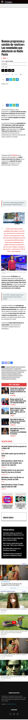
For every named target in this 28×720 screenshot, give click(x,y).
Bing (3, 368)
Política (3, 467)
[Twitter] (6, 70)
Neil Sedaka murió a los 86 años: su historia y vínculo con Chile (12, 478)
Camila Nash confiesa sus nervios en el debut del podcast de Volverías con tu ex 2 (18, 390)
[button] (2, 2)
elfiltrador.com (22, 370)
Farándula (13, 425)
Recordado (10, 375)
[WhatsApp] (9, 70)
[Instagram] (14, 714)
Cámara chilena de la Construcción (13, 368)
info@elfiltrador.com (11, 704)
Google (3, 372)
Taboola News (12, 377)
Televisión (13, 395)
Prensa (12, 415)
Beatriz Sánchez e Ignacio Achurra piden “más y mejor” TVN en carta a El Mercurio (18, 411)
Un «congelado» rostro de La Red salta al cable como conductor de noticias (20, 506)
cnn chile (4, 370)
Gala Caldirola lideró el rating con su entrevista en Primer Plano (17, 421)
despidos (9, 370)
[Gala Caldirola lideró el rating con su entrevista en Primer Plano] (5, 422)
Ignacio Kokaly (9, 61)
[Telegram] (12, 70)
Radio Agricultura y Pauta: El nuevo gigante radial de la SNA (12, 486)
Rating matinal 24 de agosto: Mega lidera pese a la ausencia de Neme (18, 401)
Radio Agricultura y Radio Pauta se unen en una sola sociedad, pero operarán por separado (12, 463)
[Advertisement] (14, 22)
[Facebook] (2, 70)
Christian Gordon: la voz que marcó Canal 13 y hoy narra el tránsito (12, 471)
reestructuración (18, 375)
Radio (3, 450)
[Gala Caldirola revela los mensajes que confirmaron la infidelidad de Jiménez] (5, 431)
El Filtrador (14, 155)
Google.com (20, 372)
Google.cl (15, 372)
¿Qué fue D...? (5, 474)
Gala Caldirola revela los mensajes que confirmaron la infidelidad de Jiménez (18, 431)
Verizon (17, 377)
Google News (9, 372)
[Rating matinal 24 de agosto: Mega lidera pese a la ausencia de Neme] (5, 401)
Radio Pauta (4, 375)
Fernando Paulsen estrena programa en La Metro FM (13, 447)
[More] (20, 74)
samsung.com (5, 377)
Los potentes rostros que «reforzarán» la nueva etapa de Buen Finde (7, 506)
